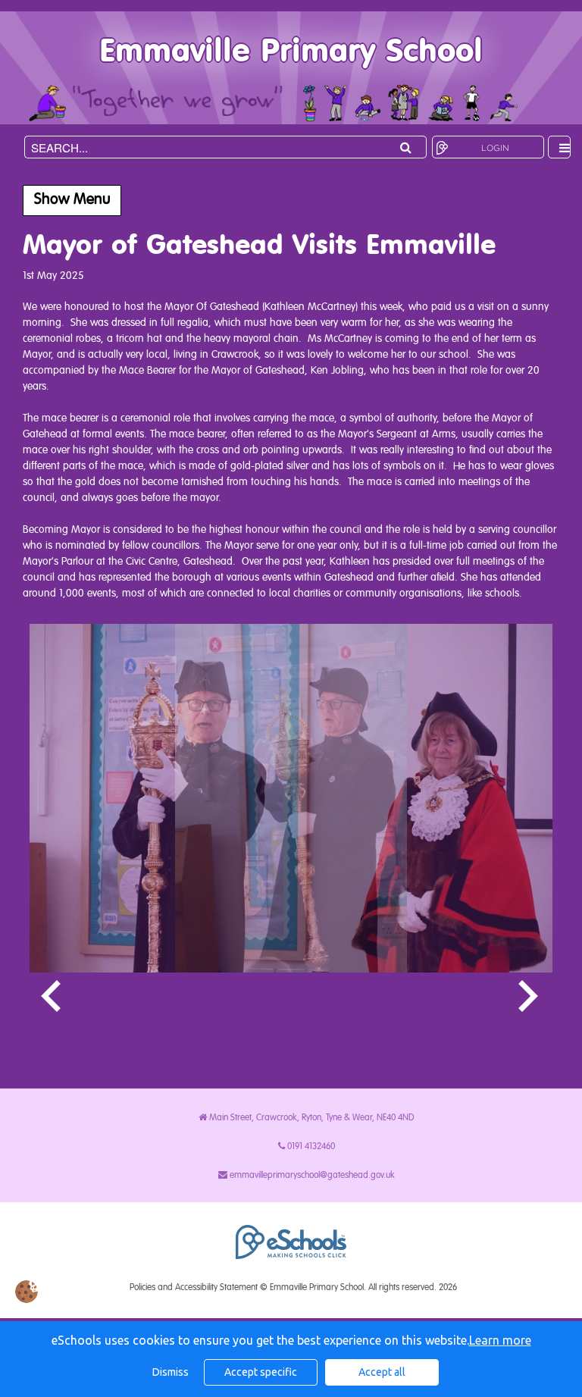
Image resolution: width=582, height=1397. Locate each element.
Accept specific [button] (260, 1372)
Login (495, 147)
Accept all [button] (381, 1372)
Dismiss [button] (170, 1372)
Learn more (500, 1340)
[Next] (529, 996)
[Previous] (52, 996)
